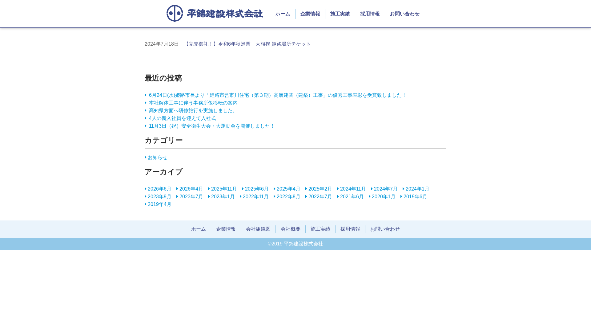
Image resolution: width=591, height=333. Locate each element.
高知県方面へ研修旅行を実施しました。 (193, 110)
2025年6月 (257, 188)
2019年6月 (415, 196)
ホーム (282, 13)
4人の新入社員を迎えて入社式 (182, 118)
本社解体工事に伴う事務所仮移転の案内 (193, 102)
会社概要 (290, 229)
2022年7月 (320, 196)
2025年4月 (288, 188)
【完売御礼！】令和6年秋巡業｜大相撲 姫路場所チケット (247, 44)
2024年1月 (417, 188)
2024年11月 (353, 188)
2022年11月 (256, 196)
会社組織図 (258, 229)
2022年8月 (288, 196)
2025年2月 (320, 188)
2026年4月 (191, 188)
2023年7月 (191, 196)
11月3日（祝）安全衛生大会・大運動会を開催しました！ (212, 126)
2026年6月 (159, 188)
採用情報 (370, 13)
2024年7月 (386, 188)
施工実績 (340, 13)
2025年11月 (224, 188)
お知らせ (157, 157)
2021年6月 (352, 196)
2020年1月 (384, 196)
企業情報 (310, 13)
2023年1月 (223, 196)
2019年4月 (159, 204)
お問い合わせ (405, 13)
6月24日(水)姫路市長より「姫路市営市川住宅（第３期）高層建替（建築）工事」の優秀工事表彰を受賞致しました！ (278, 95)
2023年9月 (159, 196)
